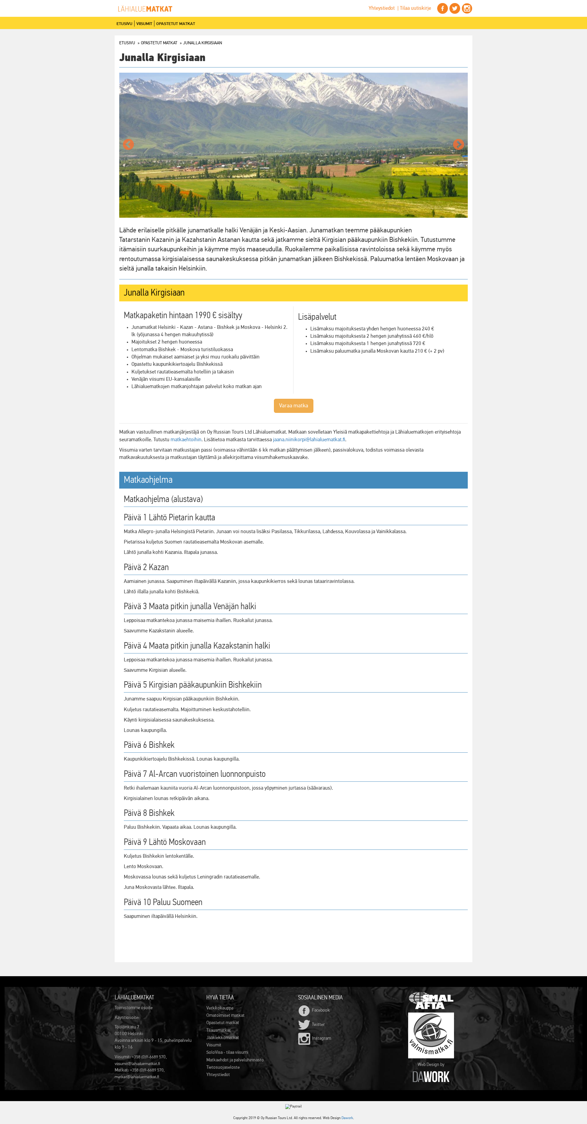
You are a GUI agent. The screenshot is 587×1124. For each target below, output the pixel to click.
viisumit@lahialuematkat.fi (137, 1064)
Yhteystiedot (382, 8)
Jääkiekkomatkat (222, 1037)
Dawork (347, 1118)
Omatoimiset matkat (225, 1015)
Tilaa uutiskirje (415, 8)
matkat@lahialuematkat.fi (137, 1077)
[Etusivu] (147, 9)
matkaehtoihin (186, 439)
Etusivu (124, 23)
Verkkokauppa (219, 1008)
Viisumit (144, 23)
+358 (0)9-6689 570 (147, 1070)
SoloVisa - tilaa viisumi (227, 1052)
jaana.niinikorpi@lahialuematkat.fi (309, 439)
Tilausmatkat (218, 1030)
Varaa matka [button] (293, 406)
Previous (128, 145)
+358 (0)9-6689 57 (147, 1057)
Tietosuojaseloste (223, 1067)
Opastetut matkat (175, 23)
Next (458, 145)
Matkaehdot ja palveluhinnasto (235, 1060)
